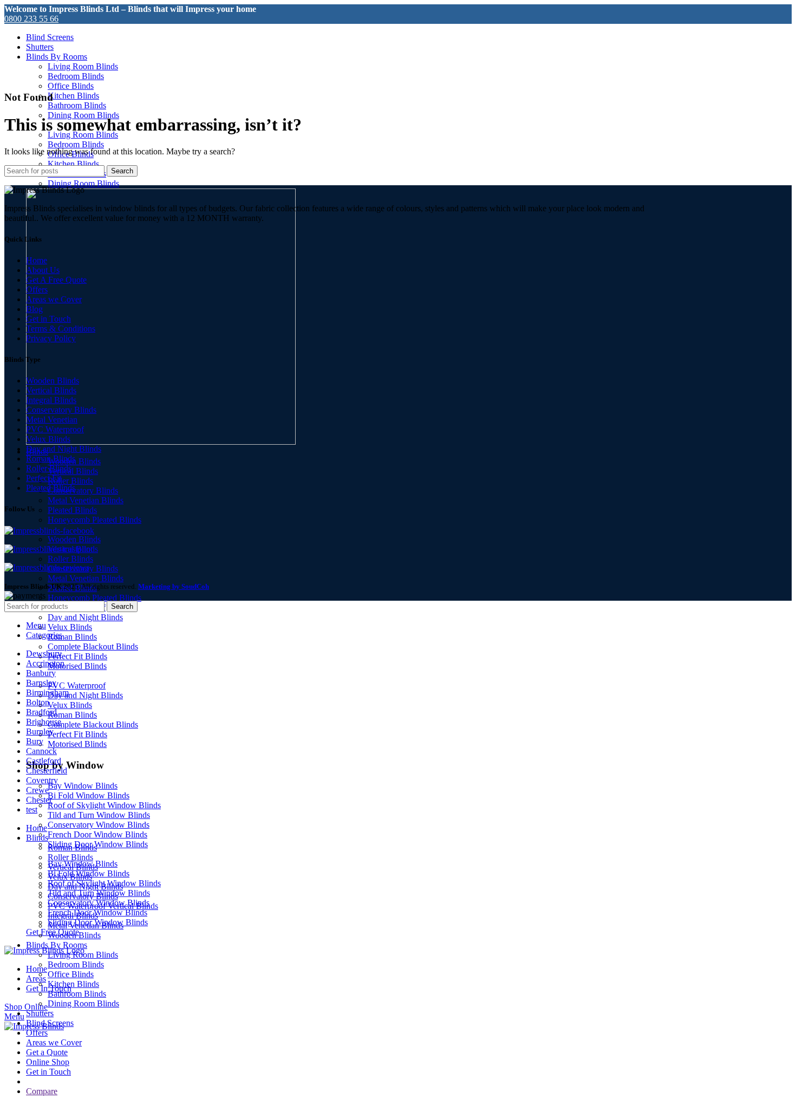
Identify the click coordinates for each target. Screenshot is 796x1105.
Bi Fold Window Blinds (88, 795)
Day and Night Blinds (85, 617)
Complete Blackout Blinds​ (93, 646)
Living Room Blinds (83, 66)
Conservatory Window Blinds (98, 824)
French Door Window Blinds (97, 834)
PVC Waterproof (77, 685)
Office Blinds (71, 85)
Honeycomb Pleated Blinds (94, 519)
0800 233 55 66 (31, 18)
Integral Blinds (51, 400)
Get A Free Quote (56, 279)
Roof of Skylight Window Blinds (104, 805)
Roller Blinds (70, 480)
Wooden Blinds (74, 539)
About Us (43, 270)
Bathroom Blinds (77, 105)
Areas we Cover (54, 299)
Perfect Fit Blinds (77, 656)
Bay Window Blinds (83, 785)
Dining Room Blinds (83, 183)
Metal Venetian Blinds (85, 500)
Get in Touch (48, 318)
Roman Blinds (72, 636)
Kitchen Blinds (73, 95)
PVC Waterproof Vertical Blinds (103, 906)
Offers (37, 289)
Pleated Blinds (72, 510)
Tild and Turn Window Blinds (99, 815)
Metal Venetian (51, 419)
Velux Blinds (70, 627)
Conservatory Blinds (83, 490)
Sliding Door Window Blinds (98, 844)
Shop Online (26, 1006)
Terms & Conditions (60, 328)
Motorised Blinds (77, 666)
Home (36, 260)
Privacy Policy (51, 338)
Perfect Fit (43, 478)
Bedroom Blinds (76, 76)
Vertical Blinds (73, 471)
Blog (34, 309)
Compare (41, 1091)
